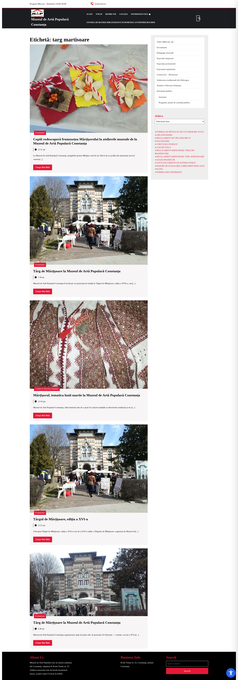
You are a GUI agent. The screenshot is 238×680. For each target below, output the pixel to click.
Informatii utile (139, 14)
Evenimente (40, 133)
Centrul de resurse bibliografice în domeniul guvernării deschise (120, 22)
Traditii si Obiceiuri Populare (46, 389)
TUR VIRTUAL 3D (165, 42)
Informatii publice (164, 91)
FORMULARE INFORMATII (169, 172)
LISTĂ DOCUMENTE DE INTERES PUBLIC (176, 163)
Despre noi (110, 14)
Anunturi (162, 97)
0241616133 (100, 4)
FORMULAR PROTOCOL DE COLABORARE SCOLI (180, 132)
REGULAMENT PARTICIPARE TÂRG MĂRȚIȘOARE (180, 156)
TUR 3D (99, 14)
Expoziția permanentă (166, 64)
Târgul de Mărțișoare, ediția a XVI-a (60, 519)
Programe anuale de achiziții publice (174, 102)
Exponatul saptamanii (166, 69)
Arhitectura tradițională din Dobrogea (173, 80)
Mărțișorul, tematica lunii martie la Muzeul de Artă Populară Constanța (86, 395)
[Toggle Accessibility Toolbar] (231, 673)
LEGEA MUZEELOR (166, 160)
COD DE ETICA (164, 147)
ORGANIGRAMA (164, 135)
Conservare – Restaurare (167, 75)
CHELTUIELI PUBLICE (167, 144)
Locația (123, 14)
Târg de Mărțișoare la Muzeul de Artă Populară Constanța (77, 271)
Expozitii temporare (165, 58)
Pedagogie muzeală (165, 53)
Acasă (89, 14)
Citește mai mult (44, 168)
